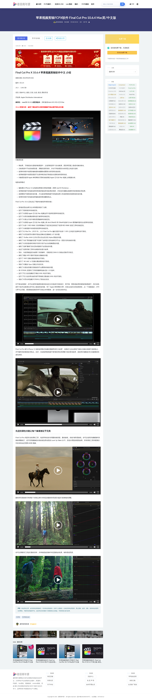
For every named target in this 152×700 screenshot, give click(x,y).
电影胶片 (132, 120)
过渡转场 (112, 129)
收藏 (49, 38)
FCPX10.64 (25, 617)
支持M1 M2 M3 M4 (112, 108)
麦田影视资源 (59, 22)
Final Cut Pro (131, 88)
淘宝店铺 (50, 676)
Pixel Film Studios (132, 95)
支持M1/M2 (59, 4)
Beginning (112, 85)
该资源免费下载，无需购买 (120, 48)
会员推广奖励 (132, 684)
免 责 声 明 (90, 680)
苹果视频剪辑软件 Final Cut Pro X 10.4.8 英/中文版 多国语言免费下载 (46, 662)
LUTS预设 (112, 94)
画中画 (112, 123)
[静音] (95, 344)
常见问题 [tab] (37, 38)
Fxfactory (112, 91)
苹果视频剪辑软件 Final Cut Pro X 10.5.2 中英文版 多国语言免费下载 (92, 662)
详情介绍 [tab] (22, 38)
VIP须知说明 (132, 676)
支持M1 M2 (122, 105)
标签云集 (132, 680)
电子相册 (112, 120)
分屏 (122, 97)
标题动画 (122, 113)
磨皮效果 (122, 123)
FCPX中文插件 (112, 88)
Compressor (122, 85)
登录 (132, 4)
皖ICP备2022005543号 (83, 696)
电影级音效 (122, 120)
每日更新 (66, 22)
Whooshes (112, 97)
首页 (39, 4)
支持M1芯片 (122, 108)
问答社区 (50, 680)
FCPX (18, 617)
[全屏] (98, 344)
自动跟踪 (132, 123)
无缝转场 (112, 113)
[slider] (56, 343)
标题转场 (132, 113)
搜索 (122, 4)
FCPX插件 (47, 4)
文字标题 (132, 110)
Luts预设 (69, 4)
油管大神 (112, 116)
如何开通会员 (90, 684)
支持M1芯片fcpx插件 (132, 108)
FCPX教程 (85, 4)
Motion (122, 94)
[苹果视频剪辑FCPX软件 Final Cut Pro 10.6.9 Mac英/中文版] (23, 651)
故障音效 (112, 110)
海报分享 (61, 38)
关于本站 (50, 684)
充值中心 (90, 676)
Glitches (122, 91)
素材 (76, 4)
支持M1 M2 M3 (132, 105)
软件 (92, 4)
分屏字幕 (132, 97)
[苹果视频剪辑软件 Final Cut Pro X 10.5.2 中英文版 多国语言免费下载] (92, 651)
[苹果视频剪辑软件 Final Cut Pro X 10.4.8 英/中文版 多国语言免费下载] (46, 651)
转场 (122, 126)
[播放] (18, 344)
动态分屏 (122, 101)
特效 (122, 116)
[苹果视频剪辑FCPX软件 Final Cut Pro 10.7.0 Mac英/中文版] (69, 651)
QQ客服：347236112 (98, 696)
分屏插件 (112, 101)
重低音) (122, 129)
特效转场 (132, 116)
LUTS (132, 91)
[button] (58, 319)
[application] (58, 319)
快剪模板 (112, 104)
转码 (132, 126)
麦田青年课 (61, 696)
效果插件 (122, 110)
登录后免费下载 (122, 52)
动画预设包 (132, 101)
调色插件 (112, 126)
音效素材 (132, 129)
